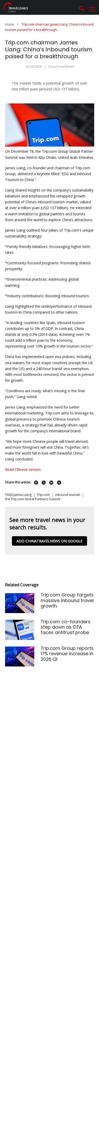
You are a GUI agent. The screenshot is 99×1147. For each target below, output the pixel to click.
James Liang (22, 495)
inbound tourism (67, 495)
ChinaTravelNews (61, 66)
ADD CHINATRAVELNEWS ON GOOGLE (49, 541)
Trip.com (43, 495)
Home (9, 24)
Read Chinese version (23, 469)
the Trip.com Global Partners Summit (32, 499)
